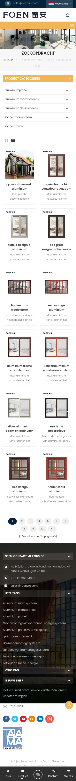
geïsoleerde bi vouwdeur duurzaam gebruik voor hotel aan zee (56, 186)
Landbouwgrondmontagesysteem (26, 650)
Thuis (10, 60)
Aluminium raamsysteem (20, 603)
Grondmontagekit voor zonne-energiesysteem (34, 623)
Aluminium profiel (15, 616)
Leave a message (38, 774)
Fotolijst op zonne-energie (20, 663)
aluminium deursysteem (21, 108)
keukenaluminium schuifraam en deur (56, 368)
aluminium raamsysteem (22, 99)
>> (52, 529)
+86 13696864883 (23, 578)
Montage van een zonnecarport (24, 656)
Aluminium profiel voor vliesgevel (25, 630)
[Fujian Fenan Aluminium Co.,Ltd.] (38, 15)
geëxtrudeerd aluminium (19, 636)
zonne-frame (14, 126)
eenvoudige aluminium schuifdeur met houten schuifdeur (56, 307)
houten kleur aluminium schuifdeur (56, 489)
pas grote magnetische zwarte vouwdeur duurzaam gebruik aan (56, 247)
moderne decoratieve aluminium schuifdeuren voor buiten (56, 428)
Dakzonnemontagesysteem (21, 643)
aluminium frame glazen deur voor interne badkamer (20, 368)
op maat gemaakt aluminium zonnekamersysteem (19, 186)
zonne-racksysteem (18, 117)
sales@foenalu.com (25, 3)
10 (42, 529)
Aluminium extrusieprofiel (20, 610)
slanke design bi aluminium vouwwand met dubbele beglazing (19, 247)
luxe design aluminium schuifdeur (19, 489)
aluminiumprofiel (16, 90)
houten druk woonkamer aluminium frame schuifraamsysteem (19, 307)
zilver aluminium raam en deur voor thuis (19, 428)
